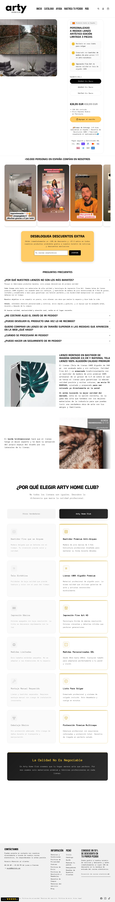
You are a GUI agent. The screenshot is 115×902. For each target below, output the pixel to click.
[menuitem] (87, 8)
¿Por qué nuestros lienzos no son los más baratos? (39, 280)
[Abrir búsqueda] (98, 8)
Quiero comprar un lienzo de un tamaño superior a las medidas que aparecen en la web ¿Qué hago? (56, 328)
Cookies (54, 864)
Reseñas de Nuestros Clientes (70, 872)
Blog (52, 889)
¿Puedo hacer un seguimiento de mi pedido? (33, 341)
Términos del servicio (49, 898)
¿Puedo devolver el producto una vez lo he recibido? (39, 321)
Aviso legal (77, 898)
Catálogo (69, 857)
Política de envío (65, 898)
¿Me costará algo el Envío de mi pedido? (31, 316)
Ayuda (68, 860)
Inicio (68, 855)
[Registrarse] (109, 874)
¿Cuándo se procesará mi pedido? (26, 335)
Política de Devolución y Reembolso (56, 874)
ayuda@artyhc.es (13, 868)
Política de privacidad (31, 898)
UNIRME (75, 253)
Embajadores (71, 867)
